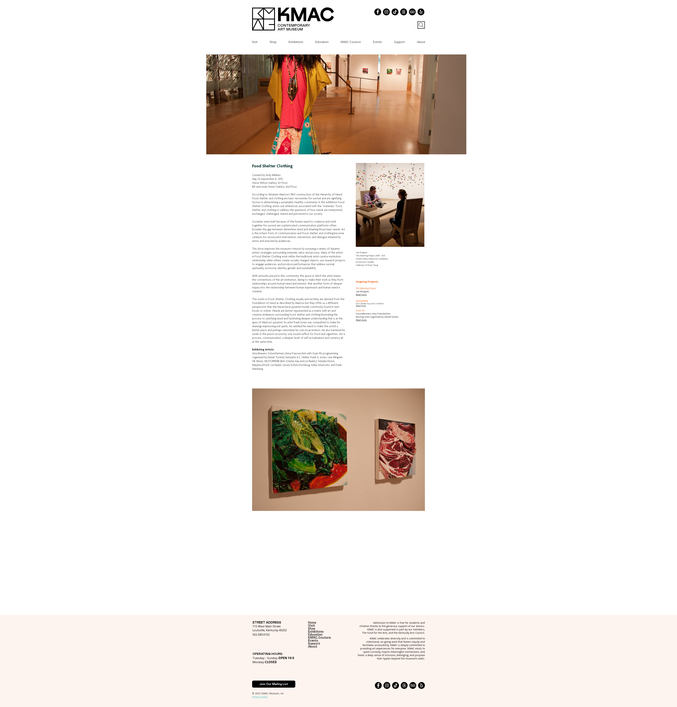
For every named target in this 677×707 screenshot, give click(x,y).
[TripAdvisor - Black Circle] (412, 11)
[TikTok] (395, 11)
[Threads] (403, 11)
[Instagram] (386, 11)
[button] (336, 104)
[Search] (421, 25)
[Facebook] (377, 11)
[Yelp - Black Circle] (420, 11)
